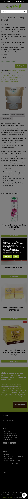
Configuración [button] (7, 256)
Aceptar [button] (16, 256)
